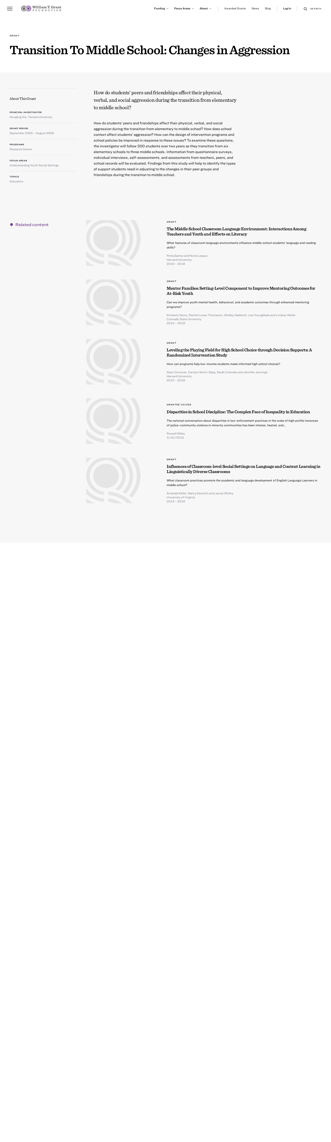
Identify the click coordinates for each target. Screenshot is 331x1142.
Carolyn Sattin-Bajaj (201, 372)
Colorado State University (184, 319)
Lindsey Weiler (286, 315)
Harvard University (179, 259)
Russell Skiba (176, 433)
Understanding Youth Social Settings (34, 165)
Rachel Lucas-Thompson (206, 315)
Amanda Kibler (176, 493)
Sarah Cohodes (227, 372)
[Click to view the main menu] (9, 8)
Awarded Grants (235, 8)
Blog (268, 8)
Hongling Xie (18, 117)
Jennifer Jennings (255, 372)
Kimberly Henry (177, 315)
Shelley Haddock (235, 315)
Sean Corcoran (177, 372)
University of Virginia (181, 497)
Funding (159, 8)
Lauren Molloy (224, 493)
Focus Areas (182, 8)
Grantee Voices (179, 404)
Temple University (40, 117)
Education (16, 181)
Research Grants (21, 149)
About (204, 8)
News (255, 8)
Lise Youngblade (259, 315)
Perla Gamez (175, 255)
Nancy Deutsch (198, 493)
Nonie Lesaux (199, 255)
